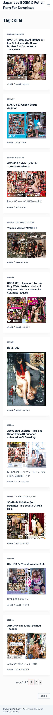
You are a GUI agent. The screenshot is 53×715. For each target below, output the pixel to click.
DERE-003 (13, 347)
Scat (31, 222)
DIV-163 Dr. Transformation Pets (26, 564)
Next (43, 696)
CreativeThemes (11, 711)
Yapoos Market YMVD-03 (22, 228)
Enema (10, 497)
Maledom (19, 34)
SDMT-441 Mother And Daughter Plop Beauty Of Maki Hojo (25, 505)
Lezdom (10, 34)
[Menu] (48, 5)
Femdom (11, 99)
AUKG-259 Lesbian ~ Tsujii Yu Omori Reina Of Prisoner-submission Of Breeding (25, 434)
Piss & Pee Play (22, 222)
